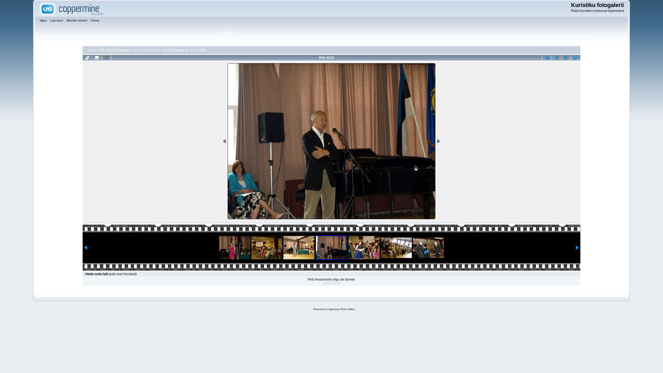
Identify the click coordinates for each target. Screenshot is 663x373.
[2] (328, 283)
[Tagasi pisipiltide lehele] (87, 58)
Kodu (91, 50)
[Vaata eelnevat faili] (556, 58)
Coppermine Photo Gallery (341, 309)
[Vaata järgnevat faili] (566, 58)
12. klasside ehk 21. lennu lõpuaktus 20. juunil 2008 (169, 50)
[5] (338, 283)
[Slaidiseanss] (106, 58)
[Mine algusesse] (547, 58)
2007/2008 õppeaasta (114, 50)
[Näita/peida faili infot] (97, 58)
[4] (334, 283)
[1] (324, 283)
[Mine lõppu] (575, 58)
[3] (331, 283)
